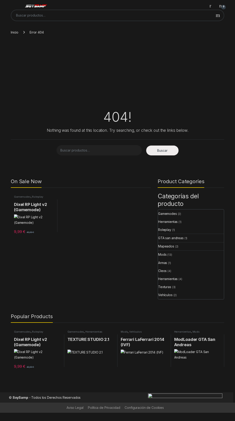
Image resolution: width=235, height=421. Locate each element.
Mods (162, 254)
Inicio (14, 32)
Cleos (162, 271)
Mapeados (166, 246)
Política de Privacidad (104, 408)
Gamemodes (22, 196)
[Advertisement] (117, 74)
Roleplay (37, 196)
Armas (162, 263)
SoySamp (20, 397)
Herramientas (168, 222)
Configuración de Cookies (144, 408)
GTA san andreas (171, 238)
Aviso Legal (75, 408)
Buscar (218, 15)
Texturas (164, 287)
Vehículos (165, 295)
